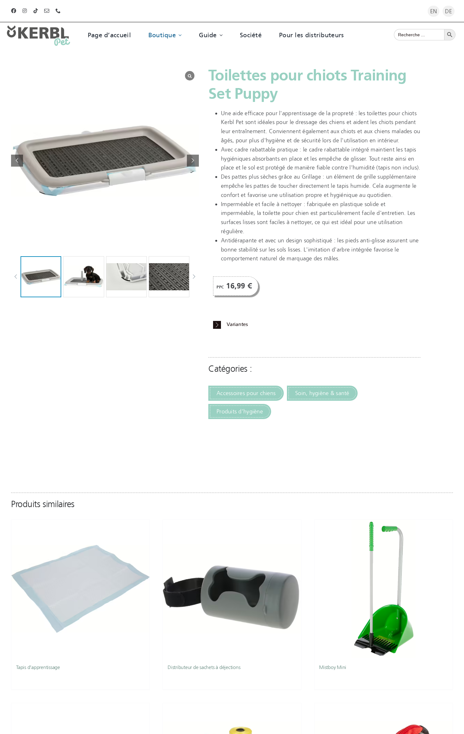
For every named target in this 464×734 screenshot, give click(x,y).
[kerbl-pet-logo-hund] (38, 28)
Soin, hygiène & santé (322, 393)
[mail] (46, 10)
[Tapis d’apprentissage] (80, 589)
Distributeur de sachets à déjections (204, 667)
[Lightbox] (189, 75)
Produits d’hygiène (240, 411)
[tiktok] (35, 10)
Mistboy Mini (332, 667)
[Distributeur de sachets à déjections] (232, 589)
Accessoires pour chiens (246, 393)
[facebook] (13, 10)
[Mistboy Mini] (383, 589)
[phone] (58, 10)
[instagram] (24, 10)
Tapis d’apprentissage (38, 667)
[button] (193, 161)
